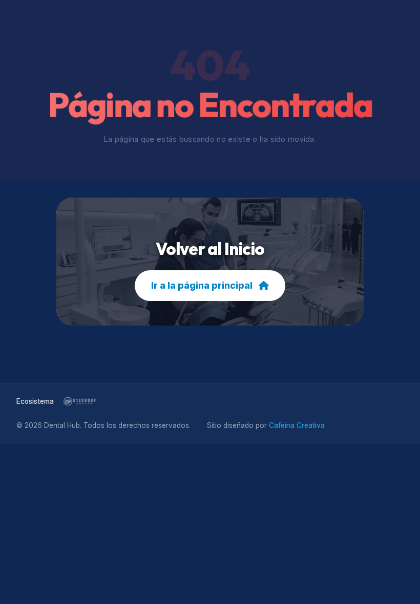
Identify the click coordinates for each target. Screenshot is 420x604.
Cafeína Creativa (297, 425)
